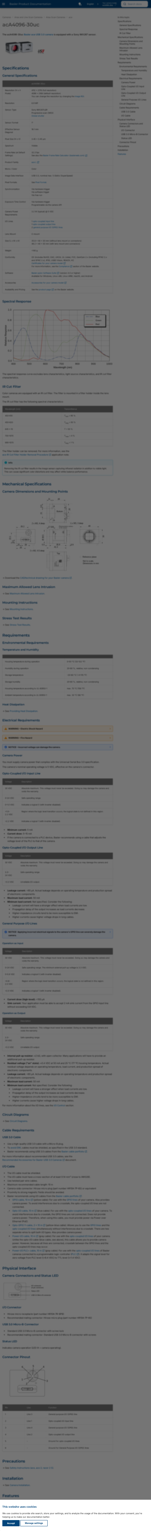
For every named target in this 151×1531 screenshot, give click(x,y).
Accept (11, 1523)
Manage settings (34, 1523)
